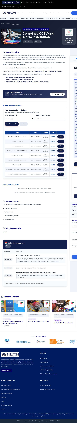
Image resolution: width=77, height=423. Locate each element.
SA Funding (43, 358)
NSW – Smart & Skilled (46, 366)
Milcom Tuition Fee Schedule (48, 374)
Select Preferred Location (43, 115)
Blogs (2, 409)
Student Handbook (6, 393)
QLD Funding (44, 362)
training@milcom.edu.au (20, 7)
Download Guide (58, 94)
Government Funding (42, 13)
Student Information (55, 13)
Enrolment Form (6, 385)
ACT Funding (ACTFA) (46, 370)
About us (24, 13)
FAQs (2, 401)
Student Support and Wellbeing (10, 389)
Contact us (32, 13)
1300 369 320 (7, 7)
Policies (3, 397)
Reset (23, 124)
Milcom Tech (66, 13)
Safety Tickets (14, 18)
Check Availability (11, 124)
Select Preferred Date (11, 115)
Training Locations (6, 405)
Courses (8, 23)
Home (19, 13)
